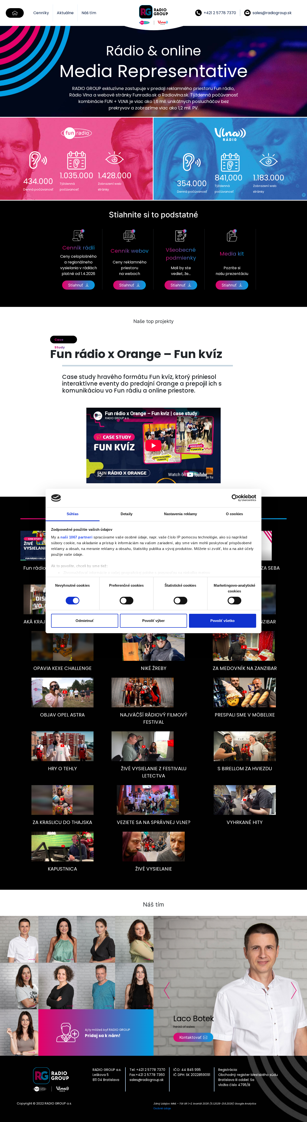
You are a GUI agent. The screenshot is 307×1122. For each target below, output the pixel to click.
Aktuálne (65, 13)
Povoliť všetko (222, 621)
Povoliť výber (153, 621)
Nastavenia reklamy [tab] (180, 514)
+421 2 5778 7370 (150, 1069)
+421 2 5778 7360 (150, 1074)
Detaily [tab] (126, 514)
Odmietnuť (85, 621)
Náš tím (89, 13)
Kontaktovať (190, 1037)
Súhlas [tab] (72, 514)
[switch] (126, 600)
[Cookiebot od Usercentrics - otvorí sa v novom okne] (235, 497)
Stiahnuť (75, 285)
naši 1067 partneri (76, 537)
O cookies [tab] (234, 514)
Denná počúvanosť (38, 189)
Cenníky (41, 13)
